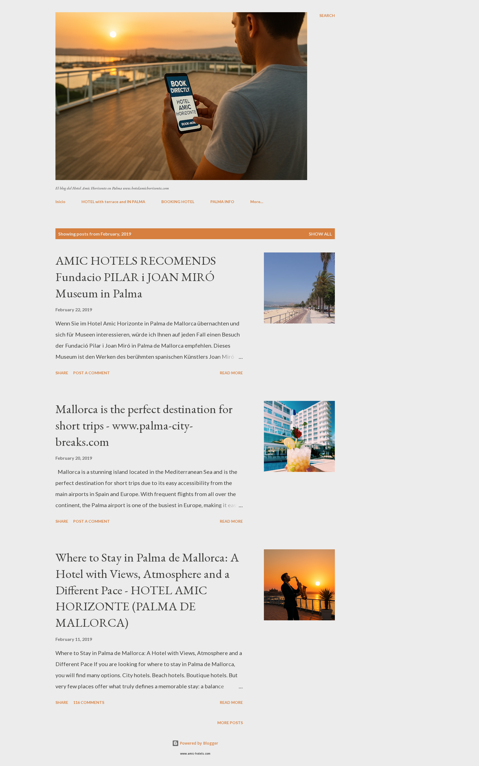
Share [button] (61, 372)
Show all (320, 233)
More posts (230, 722)
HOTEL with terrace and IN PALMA (113, 201)
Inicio (60, 201)
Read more (231, 372)
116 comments (88, 702)
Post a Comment (91, 372)
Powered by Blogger (198, 743)
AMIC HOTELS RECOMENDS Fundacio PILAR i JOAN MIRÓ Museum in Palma (135, 276)
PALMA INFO (222, 201)
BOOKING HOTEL (177, 201)
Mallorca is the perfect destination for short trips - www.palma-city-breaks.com (144, 425)
